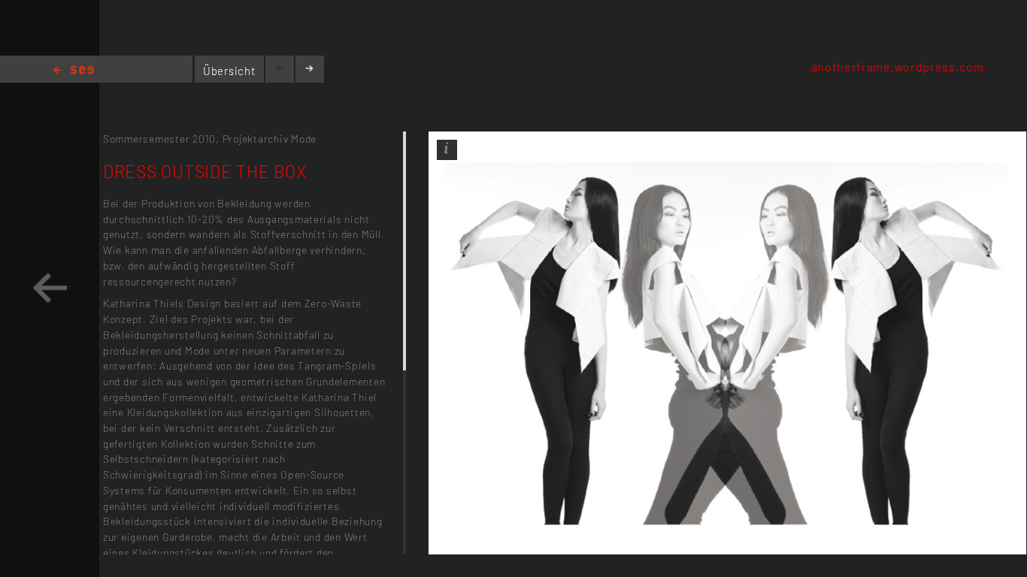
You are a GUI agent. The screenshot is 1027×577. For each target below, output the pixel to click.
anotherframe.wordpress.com (897, 66)
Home (73, 71)
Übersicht (229, 70)
